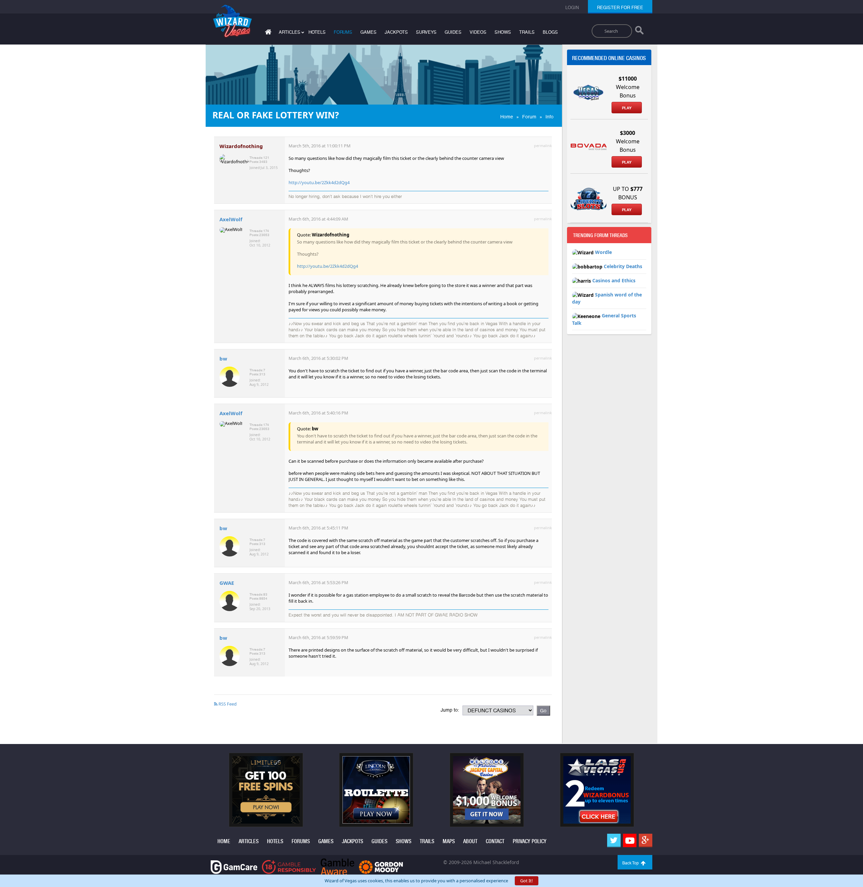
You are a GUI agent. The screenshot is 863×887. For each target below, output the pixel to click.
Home (506, 116)
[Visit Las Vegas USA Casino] (597, 789)
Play (626, 108)
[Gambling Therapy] (381, 866)
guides (453, 32)
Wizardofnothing (241, 146)
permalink (543, 145)
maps (449, 841)
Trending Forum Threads (600, 235)
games (368, 32)
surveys (426, 32)
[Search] (639, 32)
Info (549, 116)
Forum (529, 116)
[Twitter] (614, 840)
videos (478, 32)
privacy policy (529, 841)
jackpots (396, 32)
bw (223, 358)
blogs (550, 32)
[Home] (267, 33)
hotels (317, 32)
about (470, 841)
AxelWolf (230, 219)
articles (249, 841)
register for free (620, 7)
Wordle (603, 252)
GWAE (226, 582)
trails (527, 32)
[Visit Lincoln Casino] (376, 789)
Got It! (526, 881)
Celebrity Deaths (623, 266)
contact (495, 841)
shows (503, 32)
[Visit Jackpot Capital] (486, 789)
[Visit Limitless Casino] (266, 789)
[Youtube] (629, 840)
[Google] (645, 840)
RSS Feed (227, 704)
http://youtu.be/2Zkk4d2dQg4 (319, 182)
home (223, 841)
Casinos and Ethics (613, 280)
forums (343, 32)
